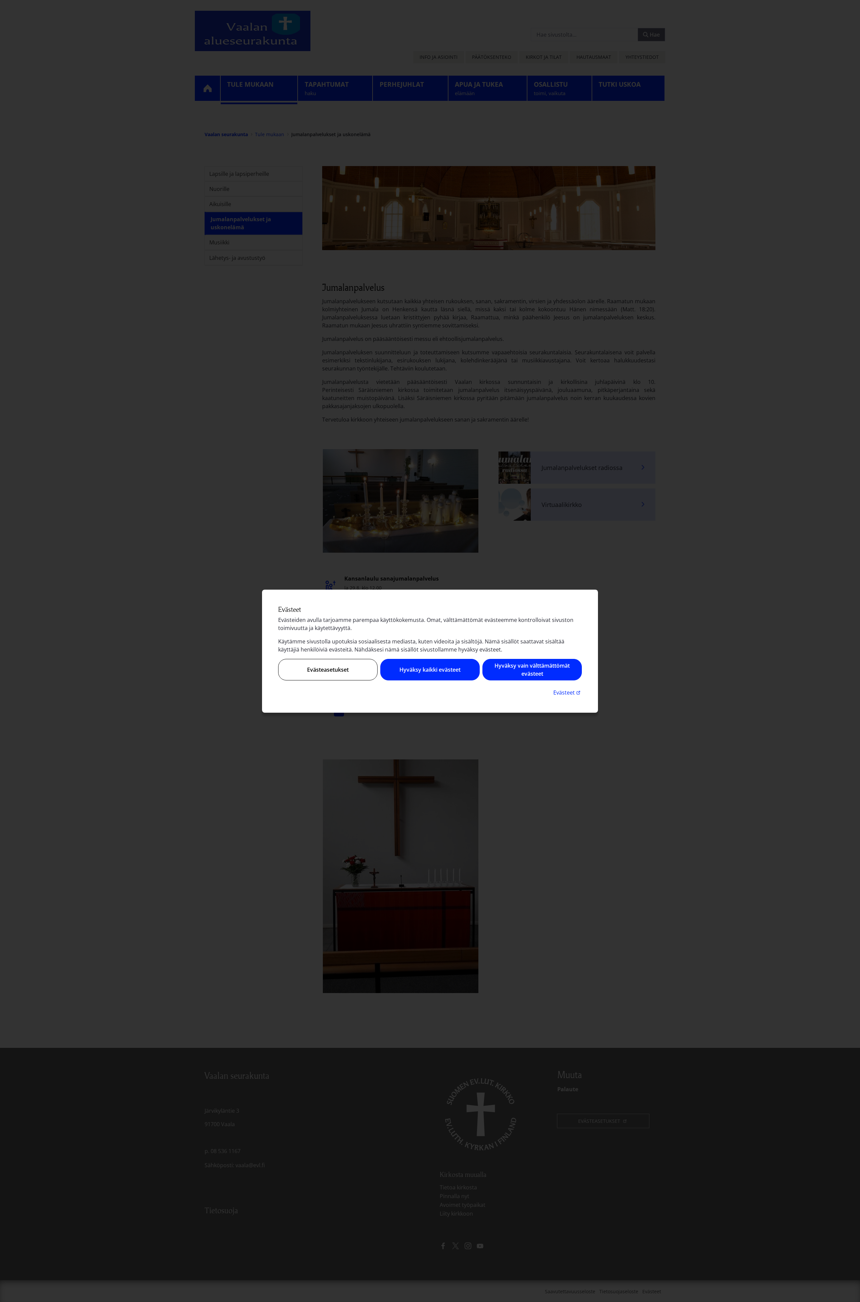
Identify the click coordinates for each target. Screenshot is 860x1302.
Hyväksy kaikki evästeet (430, 669)
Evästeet (567, 692)
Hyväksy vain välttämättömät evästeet (532, 669)
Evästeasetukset (328, 669)
